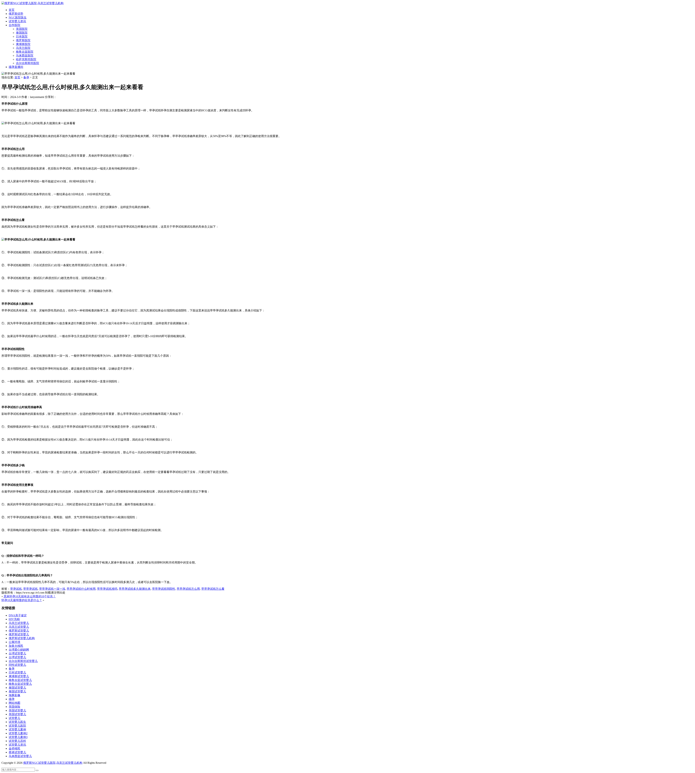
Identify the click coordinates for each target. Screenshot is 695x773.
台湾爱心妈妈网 (19, 649)
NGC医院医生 (18, 17)
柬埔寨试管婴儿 (19, 676)
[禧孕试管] (32, 3)
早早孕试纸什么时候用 (81, 588)
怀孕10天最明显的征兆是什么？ (21, 600)
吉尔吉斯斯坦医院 (27, 63)
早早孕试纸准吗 (107, 588)
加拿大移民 (16, 645)
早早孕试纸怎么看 (212, 588)
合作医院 (14, 25)
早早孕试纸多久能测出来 (135, 588)
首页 (11, 9)
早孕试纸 (16, 588)
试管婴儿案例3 (18, 737)
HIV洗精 (14, 619)
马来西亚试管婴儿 (20, 756)
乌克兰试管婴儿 (19, 623)
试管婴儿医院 (17, 725)
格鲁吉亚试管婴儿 (20, 680)
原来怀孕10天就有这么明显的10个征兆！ (30, 596)
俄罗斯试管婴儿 (19, 630)
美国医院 (22, 28)
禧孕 (11, 699)
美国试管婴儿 (17, 710)
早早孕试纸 (30, 588)
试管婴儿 (14, 718)
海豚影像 (14, 695)
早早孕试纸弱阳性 (163, 588)
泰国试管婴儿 (17, 687)
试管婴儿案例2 (18, 733)
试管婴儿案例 (17, 729)
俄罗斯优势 (16, 13)
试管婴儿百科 (17, 740)
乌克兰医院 (23, 47)
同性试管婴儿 (17, 664)
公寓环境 (14, 642)
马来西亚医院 (24, 55)
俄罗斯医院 (23, 40)
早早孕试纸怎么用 (188, 588)
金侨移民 (14, 748)
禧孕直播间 (16, 66)
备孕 (26, 77)
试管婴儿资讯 (17, 21)
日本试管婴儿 (17, 672)
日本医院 (22, 36)
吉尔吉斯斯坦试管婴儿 (23, 661)
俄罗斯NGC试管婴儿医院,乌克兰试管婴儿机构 (52, 762)
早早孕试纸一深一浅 (52, 588)
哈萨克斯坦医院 (26, 59)
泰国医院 (22, 32)
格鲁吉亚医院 (24, 51)
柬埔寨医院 (23, 44)
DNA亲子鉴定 (18, 615)
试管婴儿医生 (17, 721)
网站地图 (14, 702)
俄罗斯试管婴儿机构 (22, 638)
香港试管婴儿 (17, 752)
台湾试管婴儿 (17, 653)
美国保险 (14, 706)
